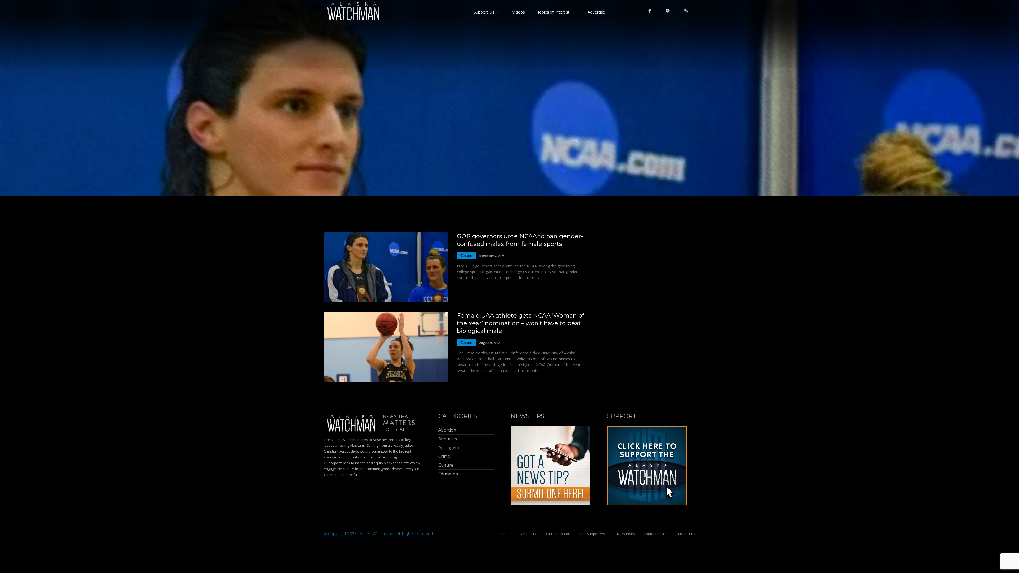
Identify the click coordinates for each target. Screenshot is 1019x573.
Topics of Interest (553, 12)
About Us (528, 533)
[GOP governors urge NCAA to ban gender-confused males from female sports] (386, 301)
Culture (466, 255)
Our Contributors (557, 533)
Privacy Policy (624, 533)
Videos (518, 12)
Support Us (483, 12)
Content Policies (657, 533)
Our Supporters (592, 533)
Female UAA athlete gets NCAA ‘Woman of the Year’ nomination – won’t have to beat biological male (520, 323)
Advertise (596, 12)
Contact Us (686, 533)
